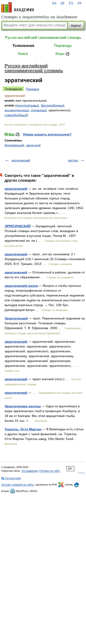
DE (63, 3)
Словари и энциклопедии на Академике (39, 17)
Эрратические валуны (23, 406)
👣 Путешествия (11, 478)
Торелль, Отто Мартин (23, 429)
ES (71, 3)
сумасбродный (16, 115)
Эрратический (16, 318)
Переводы (63, 46)
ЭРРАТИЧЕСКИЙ (18, 226)
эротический (20, 160)
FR (79, 3)
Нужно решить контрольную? (47, 134)
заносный (33, 145)
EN (54, 3)
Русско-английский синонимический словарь (43, 38)
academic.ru (17, 7)
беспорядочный (52, 105)
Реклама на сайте (49, 470)
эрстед (73, 160)
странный (39, 110)
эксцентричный (17, 110)
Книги (23, 54)
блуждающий (14, 145)
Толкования (23, 46)
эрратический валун (21, 285)
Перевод (32, 89)
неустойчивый (28, 105)
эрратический (16, 188)
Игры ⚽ (62, 54)
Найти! (76, 25)
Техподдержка (29, 470)
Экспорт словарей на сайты (17, 484)
